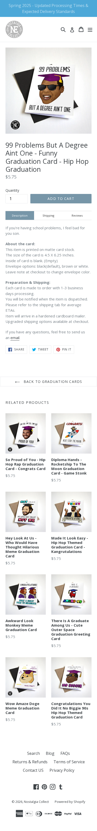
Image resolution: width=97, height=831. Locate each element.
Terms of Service (69, 762)
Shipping (48, 215)
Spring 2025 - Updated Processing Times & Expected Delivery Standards (48, 8)
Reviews (77, 215)
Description (20, 215)
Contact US (33, 770)
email (14, 337)
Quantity (12, 190)
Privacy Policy (61, 770)
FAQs (65, 753)
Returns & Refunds (30, 762)
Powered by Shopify (70, 801)
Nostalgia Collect (36, 801)
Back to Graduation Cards (52, 381)
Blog (50, 753)
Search (33, 753)
